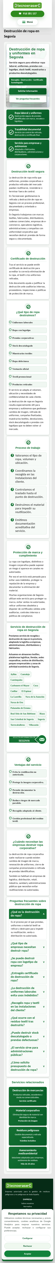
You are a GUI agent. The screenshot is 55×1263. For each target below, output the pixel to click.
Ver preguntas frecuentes (28, 99)
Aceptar (27, 1254)
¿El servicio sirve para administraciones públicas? (24, 1051)
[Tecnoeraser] (27, 5)
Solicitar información (28, 91)
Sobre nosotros (27, 1203)
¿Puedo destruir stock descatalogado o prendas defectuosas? (25, 1036)
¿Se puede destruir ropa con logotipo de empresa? (24, 962)
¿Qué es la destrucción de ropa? (25, 914)
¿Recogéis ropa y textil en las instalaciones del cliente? (25, 1007)
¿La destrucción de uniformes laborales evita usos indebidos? (24, 992)
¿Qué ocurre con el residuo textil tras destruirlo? (23, 1022)
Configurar (27, 1238)
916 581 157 (30, 13)
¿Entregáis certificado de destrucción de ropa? (24, 977)
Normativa (27, 1207)
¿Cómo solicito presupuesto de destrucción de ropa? (24, 1066)
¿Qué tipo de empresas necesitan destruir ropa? (23, 947)
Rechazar (27, 1246)
